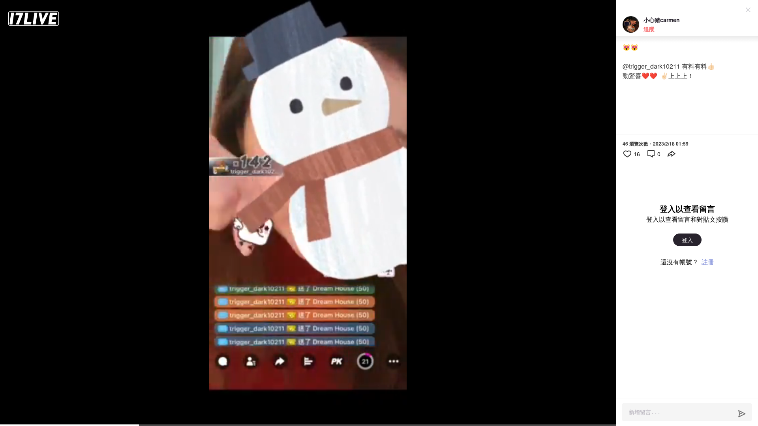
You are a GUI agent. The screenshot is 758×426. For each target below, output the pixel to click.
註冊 (708, 261)
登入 (687, 240)
